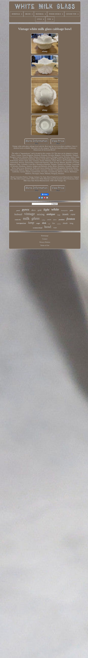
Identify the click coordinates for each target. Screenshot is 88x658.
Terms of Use (44, 245)
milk (26, 218)
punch (18, 210)
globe (71, 210)
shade (65, 223)
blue (49, 223)
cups (38, 223)
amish (49, 219)
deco (33, 210)
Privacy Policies (44, 242)
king (71, 223)
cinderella (18, 219)
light (46, 209)
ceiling (43, 220)
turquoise (21, 223)
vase (55, 228)
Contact (44, 239)
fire (53, 223)
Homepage (44, 236)
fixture (55, 219)
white (55, 209)
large (58, 215)
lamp (31, 222)
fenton (71, 218)
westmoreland (37, 228)
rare (73, 214)
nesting (59, 223)
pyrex (25, 209)
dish (44, 223)
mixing (40, 214)
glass (36, 218)
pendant (61, 219)
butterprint (64, 210)
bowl (47, 227)
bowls (65, 214)
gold (39, 210)
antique (51, 214)
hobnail (18, 214)
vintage (29, 214)
